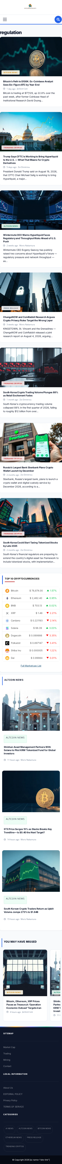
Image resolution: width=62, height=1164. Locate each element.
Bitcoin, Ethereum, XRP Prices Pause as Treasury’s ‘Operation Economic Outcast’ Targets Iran (23, 1004)
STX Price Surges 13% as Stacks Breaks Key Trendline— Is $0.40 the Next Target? (28, 831)
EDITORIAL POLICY (12, 1094)
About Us (8, 1087)
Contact (7, 1066)
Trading (7, 1053)
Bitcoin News (11, 72)
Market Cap (9, 1047)
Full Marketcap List (31, 665)
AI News (9, 1128)
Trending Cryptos (13, 147)
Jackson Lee (22, 88)
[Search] (58, 19)
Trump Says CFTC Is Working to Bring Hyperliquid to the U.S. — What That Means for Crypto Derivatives (30, 159)
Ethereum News (14, 1137)
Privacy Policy (10, 1100)
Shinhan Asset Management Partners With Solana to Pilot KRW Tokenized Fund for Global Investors (30, 750)
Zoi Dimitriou (24, 167)
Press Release (11, 308)
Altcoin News (11, 226)
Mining (6, 1059)
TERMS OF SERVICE (13, 1106)
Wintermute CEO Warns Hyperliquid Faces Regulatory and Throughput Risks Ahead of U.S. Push (29, 238)
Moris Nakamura (27, 245)
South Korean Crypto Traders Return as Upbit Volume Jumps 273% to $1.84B (29, 910)
